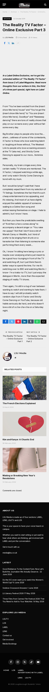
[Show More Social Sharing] (18, 43)
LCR (4, 623)
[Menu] (4, 4)
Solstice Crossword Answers (15, 588)
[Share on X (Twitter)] (9, 43)
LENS (5, 631)
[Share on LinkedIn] (13, 43)
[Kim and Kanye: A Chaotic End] (24, 424)
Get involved (8, 639)
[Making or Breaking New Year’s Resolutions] (24, 460)
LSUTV (6, 619)
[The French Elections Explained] (24, 388)
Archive (7, 19)
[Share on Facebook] (5, 43)
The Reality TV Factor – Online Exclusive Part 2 (36, 338)
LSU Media (9, 37)
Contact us (7, 635)
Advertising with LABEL (30, 673)
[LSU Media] (24, 4)
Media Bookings (10, 644)
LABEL (5, 627)
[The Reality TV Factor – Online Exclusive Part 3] (24, 59)
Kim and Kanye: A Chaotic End (18, 439)
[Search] (45, 4)
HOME (6, 670)
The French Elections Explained (19, 403)
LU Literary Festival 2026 (13, 593)
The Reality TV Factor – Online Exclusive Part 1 (13, 338)
